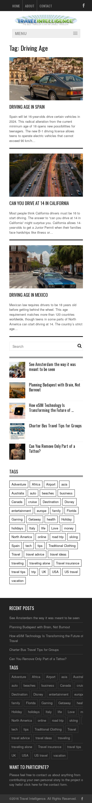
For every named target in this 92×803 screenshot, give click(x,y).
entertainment (21, 510)
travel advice (35, 554)
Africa (36, 484)
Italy (32, 528)
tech (29, 545)
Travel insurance (67, 563)
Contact (45, 5)
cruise (32, 501)
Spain (16, 545)
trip (33, 571)
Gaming (17, 519)
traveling (18, 563)
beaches (48, 493)
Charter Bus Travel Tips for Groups (55, 426)
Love (54, 528)
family (56, 510)
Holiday (66, 519)
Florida (71, 510)
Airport (50, 484)
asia (64, 484)
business (66, 493)
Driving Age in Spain (27, 107)
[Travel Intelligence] (46, 22)
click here (31, 784)
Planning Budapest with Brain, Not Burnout (54, 387)
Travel (16, 554)
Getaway (34, 519)
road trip (58, 536)
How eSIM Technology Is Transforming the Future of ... (51, 407)
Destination (51, 501)
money (69, 528)
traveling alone (39, 563)
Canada (17, 501)
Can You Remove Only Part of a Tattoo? (52, 448)
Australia (18, 493)
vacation (18, 580)
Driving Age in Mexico (28, 295)
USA (55, 571)
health (51, 519)
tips (40, 545)
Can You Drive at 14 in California (39, 203)
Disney (69, 501)
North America (22, 536)
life (43, 528)
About (29, 5)
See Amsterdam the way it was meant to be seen (52, 366)
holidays (17, 528)
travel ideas (58, 554)
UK (44, 571)
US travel (71, 571)
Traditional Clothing (62, 545)
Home (16, 5)
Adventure (19, 484)
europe (41, 510)
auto (33, 493)
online (42, 536)
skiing (73, 536)
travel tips (19, 571)
